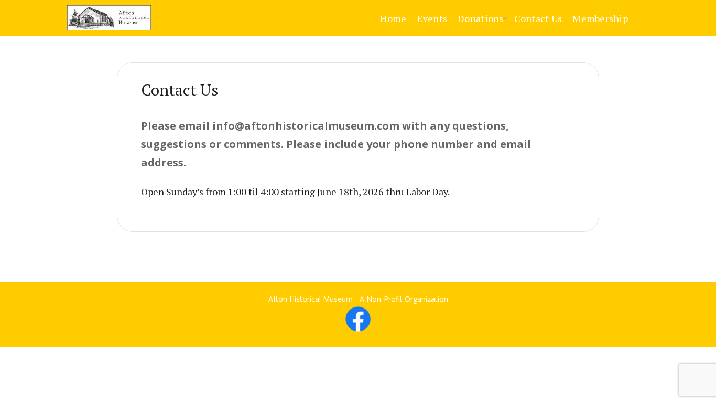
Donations (480, 18)
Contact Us (538, 18)
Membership (600, 18)
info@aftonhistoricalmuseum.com (305, 126)
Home (393, 18)
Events (432, 18)
